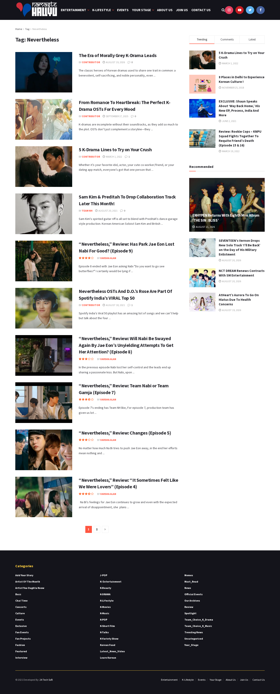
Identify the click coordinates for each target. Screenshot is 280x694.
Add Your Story (24, 575)
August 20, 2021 (107, 210)
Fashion (20, 645)
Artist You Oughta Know (29, 588)
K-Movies (105, 607)
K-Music (104, 613)
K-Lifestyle (101, 10)
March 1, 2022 (113, 156)
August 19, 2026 (115, 62)
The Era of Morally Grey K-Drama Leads (118, 55)
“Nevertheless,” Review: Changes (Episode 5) (125, 433)
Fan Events (22, 632)
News (187, 588)
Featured (21, 651)
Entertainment (73, 10)
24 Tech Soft (46, 679)
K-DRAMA (105, 594)
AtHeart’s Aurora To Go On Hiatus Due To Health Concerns (239, 299)
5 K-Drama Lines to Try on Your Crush (115, 149)
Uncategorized (193, 638)
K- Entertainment (110, 581)
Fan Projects (23, 638)
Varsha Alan (108, 258)
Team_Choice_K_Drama (198, 619)
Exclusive (21, 626)
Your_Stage (191, 645)
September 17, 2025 (116, 116)
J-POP (103, 575)
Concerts (20, 607)
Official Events (193, 594)
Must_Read (191, 581)
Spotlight (190, 613)
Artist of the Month (27, 581)
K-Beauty (105, 588)
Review (188, 607)
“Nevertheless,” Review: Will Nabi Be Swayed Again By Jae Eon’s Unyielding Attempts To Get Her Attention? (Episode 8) (126, 345)
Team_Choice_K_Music (198, 626)
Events (123, 10)
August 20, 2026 (231, 260)
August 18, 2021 (115, 305)
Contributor (91, 62)
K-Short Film (107, 626)
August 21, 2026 (205, 226)
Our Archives (192, 600)
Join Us (182, 10)
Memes (188, 575)
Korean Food (107, 645)
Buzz (18, 594)
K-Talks (104, 632)
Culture (20, 613)
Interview (21, 657)
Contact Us (201, 10)
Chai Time (21, 600)
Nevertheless (39, 29)
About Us (165, 10)
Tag (27, 29)
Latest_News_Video (112, 651)
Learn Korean (108, 657)
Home (18, 29)
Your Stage (141, 10)
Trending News (193, 632)
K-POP (103, 619)
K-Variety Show (109, 638)
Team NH (87, 210)
